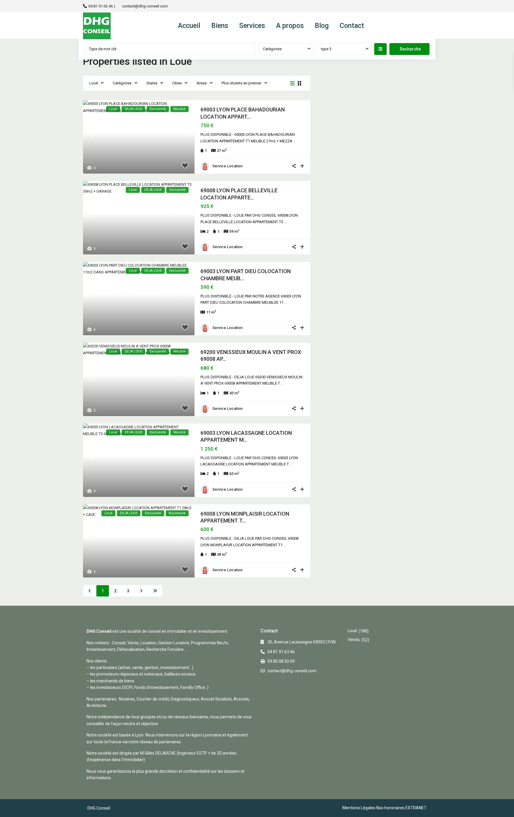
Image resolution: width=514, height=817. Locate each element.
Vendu (354, 639)
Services (252, 26)
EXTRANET (416, 807)
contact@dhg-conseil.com (145, 6)
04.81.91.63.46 (100, 6)
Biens (219, 26)
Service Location (227, 166)
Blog (322, 26)
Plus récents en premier (241, 83)
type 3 (326, 49)
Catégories (272, 49)
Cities (177, 83)
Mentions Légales (358, 807)
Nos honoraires (390, 807)
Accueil (189, 26)
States (151, 83)
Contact (352, 26)
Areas (202, 83)
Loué (93, 83)
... (294, 141)
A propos (290, 26)
